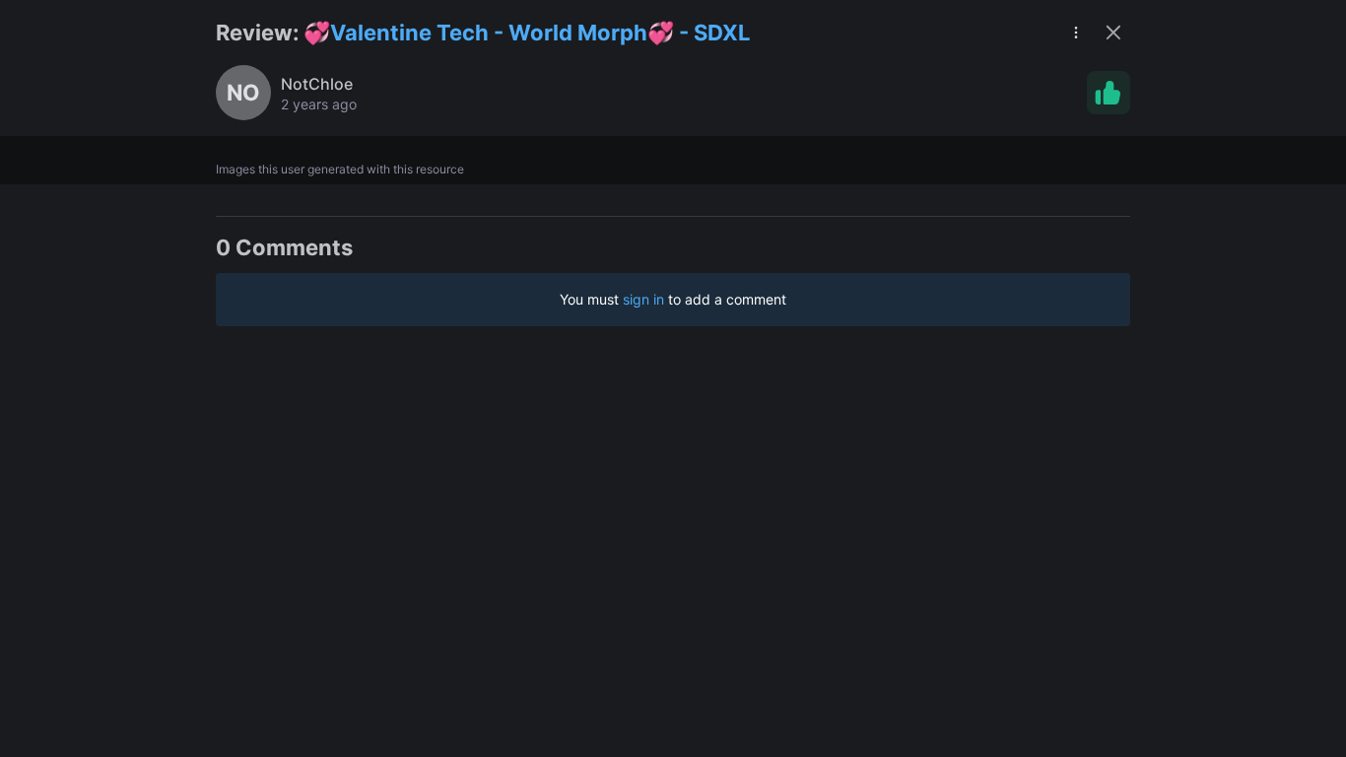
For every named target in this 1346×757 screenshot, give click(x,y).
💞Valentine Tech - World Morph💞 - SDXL (526, 32)
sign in (643, 299)
